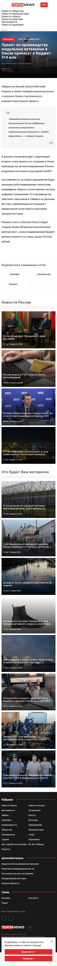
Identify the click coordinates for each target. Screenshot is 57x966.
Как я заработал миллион (14, 844)
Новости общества (13, 11)
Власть (32, 815)
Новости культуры (12, 19)
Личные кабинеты (10, 883)
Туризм (5, 839)
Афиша (5, 815)
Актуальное (35, 810)
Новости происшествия (15, 13)
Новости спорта (11, 16)
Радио (5, 903)
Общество (7, 830)
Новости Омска (9, 805)
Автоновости (9, 21)
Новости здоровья (12, 24)
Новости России (37, 805)
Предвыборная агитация (14, 878)
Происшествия (36, 830)
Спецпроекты (8, 834)
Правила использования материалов (20, 864)
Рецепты (6, 849)
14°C (44, 4)
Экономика (34, 839)
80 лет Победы (36, 844)
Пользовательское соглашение (17, 873)
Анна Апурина (8, 71)
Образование (35, 825)
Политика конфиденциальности (18, 869)
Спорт (32, 834)
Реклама (6, 898)
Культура (33, 820)
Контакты (33, 898)
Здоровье (7, 820)
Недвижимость (9, 825)
